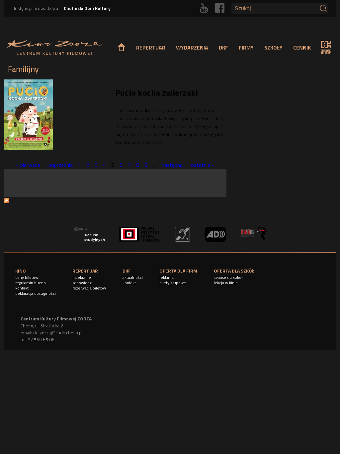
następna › (174, 165)
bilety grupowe (172, 283)
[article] (115, 116)
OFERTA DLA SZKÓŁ (234, 270)
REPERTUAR (150, 48)
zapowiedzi (82, 283)
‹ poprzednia (59, 165)
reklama (166, 277)
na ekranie (81, 277)
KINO (20, 270)
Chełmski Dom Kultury (87, 8)
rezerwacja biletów (89, 288)
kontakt (22, 288)
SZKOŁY (273, 48)
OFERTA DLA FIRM (178, 270)
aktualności (133, 277)
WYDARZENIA (192, 48)
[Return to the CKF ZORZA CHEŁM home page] (54, 48)
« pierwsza (28, 165)
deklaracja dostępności (35, 293)
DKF (223, 48)
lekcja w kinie (226, 283)
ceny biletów (26, 277)
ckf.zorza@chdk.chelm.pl (58, 332)
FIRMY (246, 48)
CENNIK (302, 48)
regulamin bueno (30, 283)
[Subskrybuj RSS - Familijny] (6, 201)
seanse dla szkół (228, 277)
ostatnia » (202, 165)
